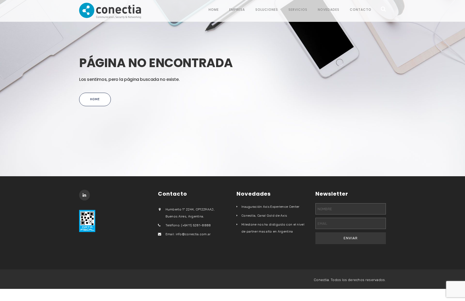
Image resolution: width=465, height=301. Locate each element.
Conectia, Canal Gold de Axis (264, 215)
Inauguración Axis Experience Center (270, 207)
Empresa (237, 9)
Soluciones (266, 9)
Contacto (360, 9)
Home (214, 9)
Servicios (297, 9)
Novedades (328, 9)
